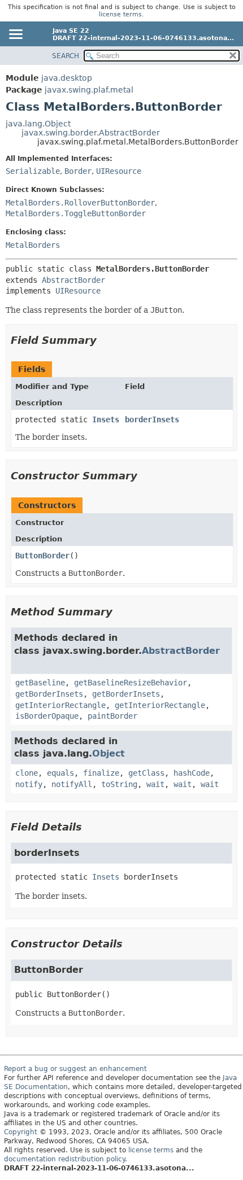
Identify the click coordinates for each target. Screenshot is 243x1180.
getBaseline (40, 682)
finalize (101, 772)
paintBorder (112, 715)
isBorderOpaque (47, 715)
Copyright (20, 1132)
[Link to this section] (104, 340)
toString (119, 784)
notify (28, 784)
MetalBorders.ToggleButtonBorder (76, 213)
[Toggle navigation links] (15, 35)
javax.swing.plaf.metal (89, 89)
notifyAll (71, 784)
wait (155, 784)
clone (26, 772)
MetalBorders (33, 245)
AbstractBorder (73, 280)
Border (78, 171)
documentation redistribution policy (64, 1159)
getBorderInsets (49, 693)
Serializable (33, 171)
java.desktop (66, 77)
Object (108, 753)
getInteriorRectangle (60, 705)
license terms (120, 14)
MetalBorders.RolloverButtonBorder (80, 202)
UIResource (118, 171)
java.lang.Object (38, 123)
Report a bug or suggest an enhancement (75, 1069)
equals (60, 772)
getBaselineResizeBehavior (130, 682)
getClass (146, 772)
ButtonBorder (42, 555)
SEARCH (65, 56)
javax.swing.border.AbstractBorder (90, 132)
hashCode (191, 772)
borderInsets (152, 419)
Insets (105, 419)
